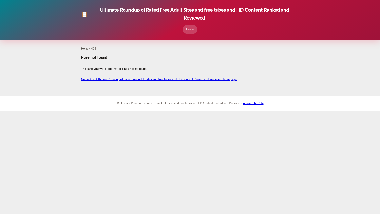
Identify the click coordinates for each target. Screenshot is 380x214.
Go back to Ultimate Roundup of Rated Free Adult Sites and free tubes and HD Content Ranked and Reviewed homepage (159, 79)
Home (190, 29)
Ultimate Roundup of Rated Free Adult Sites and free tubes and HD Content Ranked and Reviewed (185, 14)
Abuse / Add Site (253, 103)
